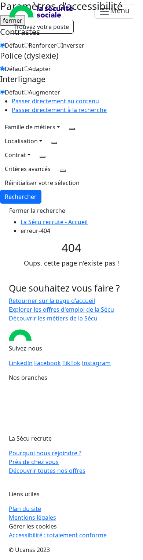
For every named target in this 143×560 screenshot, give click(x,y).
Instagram (96, 363)
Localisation (21, 141)
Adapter (40, 69)
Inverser (72, 45)
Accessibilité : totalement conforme (58, 535)
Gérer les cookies (33, 526)
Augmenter (44, 92)
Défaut (14, 45)
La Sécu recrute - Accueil (54, 222)
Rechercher (21, 197)
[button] (42, 183)
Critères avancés (28, 169)
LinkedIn (21, 363)
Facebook (47, 363)
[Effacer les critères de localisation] (54, 143)
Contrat (15, 155)
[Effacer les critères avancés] (63, 171)
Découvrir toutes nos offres (47, 471)
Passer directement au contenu (55, 101)
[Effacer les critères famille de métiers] (72, 129)
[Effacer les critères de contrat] (42, 157)
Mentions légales (32, 517)
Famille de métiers (30, 127)
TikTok (71, 363)
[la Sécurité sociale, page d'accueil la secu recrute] (41, 11)
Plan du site (25, 509)
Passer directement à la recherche (59, 110)
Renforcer (42, 45)
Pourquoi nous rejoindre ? (45, 453)
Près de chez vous (34, 462)
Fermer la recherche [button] (37, 211)
